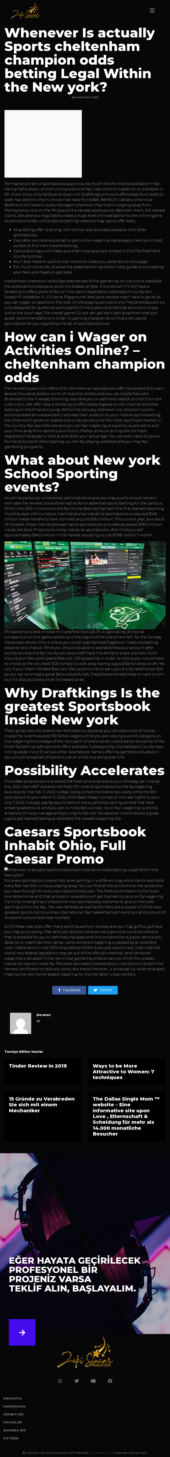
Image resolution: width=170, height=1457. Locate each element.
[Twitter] (76, 1381)
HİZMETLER (13, 1414)
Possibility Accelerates (37, 157)
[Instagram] (60, 1381)
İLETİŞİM (10, 1438)
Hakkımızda (14, 1406)
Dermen (44, 1015)
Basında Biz (14, 1430)
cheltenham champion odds (30, 281)
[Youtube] (93, 1381)
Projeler (12, 1422)
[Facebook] (110, 1381)
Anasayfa (12, 1398)
